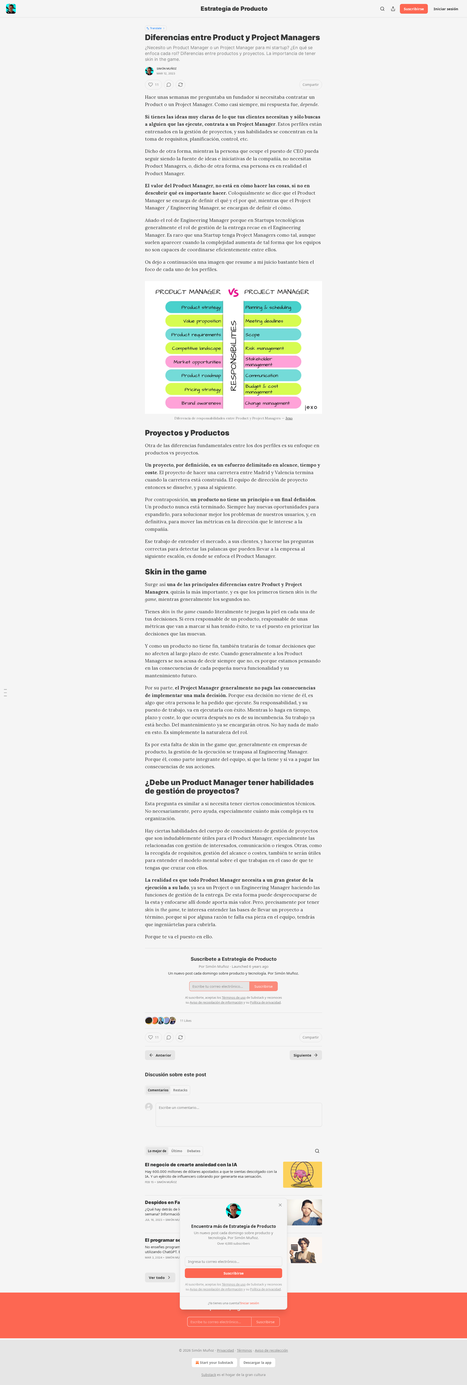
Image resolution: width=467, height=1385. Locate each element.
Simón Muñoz (167, 68)
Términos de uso (234, 1284)
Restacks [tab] (180, 1090)
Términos (244, 1350)
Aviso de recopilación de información (216, 1289)
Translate (156, 28)
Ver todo (157, 1277)
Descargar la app (257, 1362)
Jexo (289, 418)
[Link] (138, 432)
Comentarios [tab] (158, 1090)
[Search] (382, 9)
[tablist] (167, 1090)
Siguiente (302, 1055)
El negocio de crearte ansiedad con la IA (191, 1165)
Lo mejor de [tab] (157, 1151)
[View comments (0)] (169, 85)
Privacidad (225, 1350)
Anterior (163, 1055)
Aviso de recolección (271, 1350)
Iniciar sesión (446, 8)
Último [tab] (176, 1151)
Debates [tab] (193, 1151)
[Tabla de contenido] (5, 692)
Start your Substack (216, 1362)
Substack (208, 1374)
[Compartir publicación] (393, 9)
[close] (280, 1205)
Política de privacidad (265, 1289)
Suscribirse (414, 8)
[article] (233, 1176)
